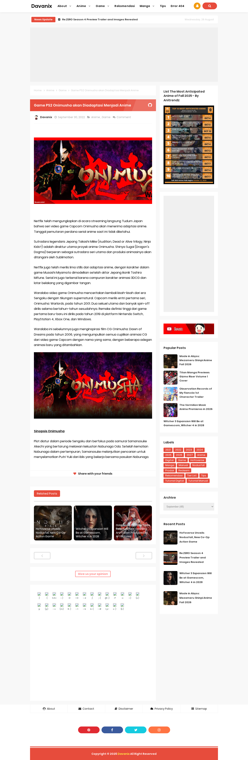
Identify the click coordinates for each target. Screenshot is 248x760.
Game (106, 117)
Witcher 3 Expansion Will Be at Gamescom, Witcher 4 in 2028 (92, 532)
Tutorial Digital (174, 481)
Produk (169, 470)
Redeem (183, 470)
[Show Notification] (197, 6)
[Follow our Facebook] (112, 730)
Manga (169, 465)
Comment (124, 117)
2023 (189, 450)
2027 (190, 455)
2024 (199, 450)
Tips (203, 475)
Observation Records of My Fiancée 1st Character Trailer (195, 393)
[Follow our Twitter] (135, 730)
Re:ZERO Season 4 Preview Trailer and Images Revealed (100, 19)
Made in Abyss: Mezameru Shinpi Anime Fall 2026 (195, 360)
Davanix (124, 754)
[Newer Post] (42, 555)
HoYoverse (197, 460)
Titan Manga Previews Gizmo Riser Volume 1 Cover (194, 376)
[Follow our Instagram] (159, 730)
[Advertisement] (124, 54)
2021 (168, 450)
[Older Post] (144, 555)
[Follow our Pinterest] (89, 730)
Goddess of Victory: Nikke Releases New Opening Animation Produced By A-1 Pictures (133, 530)
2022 (178, 450)
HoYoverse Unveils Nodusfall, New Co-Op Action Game (50, 532)
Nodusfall (198, 465)
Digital (169, 460)
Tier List (192, 475)
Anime (96, 117)
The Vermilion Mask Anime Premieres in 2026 (196, 407)
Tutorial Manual (198, 481)
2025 (168, 455)
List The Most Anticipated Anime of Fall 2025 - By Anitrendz (184, 95)
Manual (183, 465)
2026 (179, 455)
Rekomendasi (174, 475)
